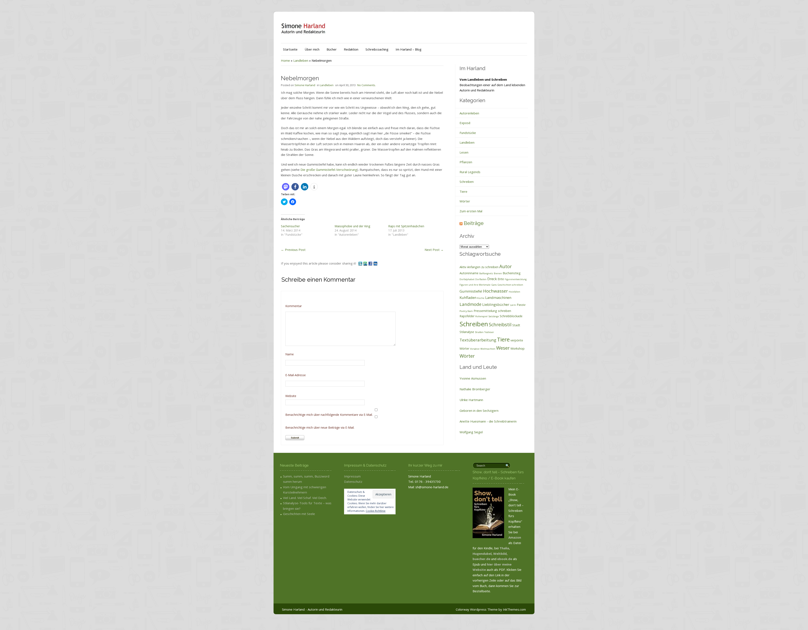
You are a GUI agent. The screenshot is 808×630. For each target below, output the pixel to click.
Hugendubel (482, 553)
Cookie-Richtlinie (375, 511)
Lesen (464, 152)
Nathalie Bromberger (475, 389)
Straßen (479, 332)
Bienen (498, 273)
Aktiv (463, 267)
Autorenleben (469, 113)
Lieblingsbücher (495, 304)
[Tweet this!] (360, 263)
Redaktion (351, 49)
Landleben (300, 60)
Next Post (434, 249)
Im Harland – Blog (408, 49)
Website (290, 396)
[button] (285, 186)
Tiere (463, 191)
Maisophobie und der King (352, 226)
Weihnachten (487, 348)
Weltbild (500, 553)
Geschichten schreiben (510, 284)
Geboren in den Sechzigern (479, 410)
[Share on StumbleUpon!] (365, 263)
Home (285, 60)
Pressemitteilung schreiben (492, 311)
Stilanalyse (467, 332)
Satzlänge (493, 316)
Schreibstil (500, 324)
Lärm (513, 305)
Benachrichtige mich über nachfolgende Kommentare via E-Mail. (329, 415)
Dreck (492, 278)
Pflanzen (466, 162)
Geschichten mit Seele (299, 514)
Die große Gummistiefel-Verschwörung (328, 169)
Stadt (516, 325)
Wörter (465, 201)
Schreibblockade (511, 316)
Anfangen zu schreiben (482, 267)
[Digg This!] (375, 263)
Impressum (352, 476)
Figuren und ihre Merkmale (475, 284)
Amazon (514, 537)
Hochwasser (495, 291)
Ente (501, 279)
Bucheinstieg (512, 273)
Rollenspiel (481, 316)
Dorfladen (480, 279)
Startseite (290, 49)
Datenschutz (353, 481)
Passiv (521, 305)
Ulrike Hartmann (471, 400)
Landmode (470, 304)
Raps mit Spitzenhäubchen (406, 226)
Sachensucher (290, 226)
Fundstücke (468, 133)
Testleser (489, 332)
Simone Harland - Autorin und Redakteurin (312, 609)
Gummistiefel (471, 291)
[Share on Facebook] (370, 263)
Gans (494, 284)
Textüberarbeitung (478, 340)
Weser (503, 348)
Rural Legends (470, 172)
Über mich (312, 49)
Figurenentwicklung (515, 279)
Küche (480, 298)
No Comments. (366, 85)
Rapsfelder (467, 316)
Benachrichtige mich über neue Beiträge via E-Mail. (319, 427)
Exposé (465, 123)
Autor (505, 266)
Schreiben (467, 181)
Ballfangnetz (486, 273)
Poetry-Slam (466, 311)
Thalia (504, 548)
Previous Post (293, 249)
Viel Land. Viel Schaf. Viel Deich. (305, 498)
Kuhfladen (468, 297)
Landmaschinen (498, 297)
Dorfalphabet (467, 279)
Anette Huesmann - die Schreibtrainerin (488, 421)
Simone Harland (305, 85)
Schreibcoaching (376, 49)
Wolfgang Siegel (471, 432)
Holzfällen (514, 291)
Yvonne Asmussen (473, 378)
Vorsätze (475, 348)
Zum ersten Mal (471, 211)
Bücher (332, 49)
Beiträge (474, 223)
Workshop (517, 348)
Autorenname (469, 273)
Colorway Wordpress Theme (477, 609)
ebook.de (505, 559)
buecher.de (481, 559)
